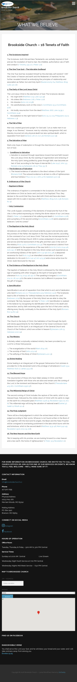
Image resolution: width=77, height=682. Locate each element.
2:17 (39, 136)
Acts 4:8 (50, 253)
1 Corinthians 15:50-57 (22, 386)
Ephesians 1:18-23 (57, 329)
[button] (74, 3)
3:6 (42, 136)
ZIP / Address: (7, 579)
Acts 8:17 (53, 247)
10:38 (31, 102)
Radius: (5, 590)
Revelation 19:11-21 (57, 401)
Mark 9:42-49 (62, 426)
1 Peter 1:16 (43, 301)
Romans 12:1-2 (21, 293)
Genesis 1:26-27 (31, 136)
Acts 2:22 (24, 102)
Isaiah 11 (10, 406)
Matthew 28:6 (47, 110)
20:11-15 (24, 429)
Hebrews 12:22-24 (14, 332)
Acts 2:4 (19, 276)
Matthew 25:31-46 (49, 426)
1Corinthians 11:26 (46, 219)
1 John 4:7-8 (40, 177)
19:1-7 (33, 276)
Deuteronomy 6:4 (48, 82)
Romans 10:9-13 (17, 166)
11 (50, 116)
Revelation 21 (59, 441)
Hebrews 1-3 (12, 118)
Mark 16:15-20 (41, 349)
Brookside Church (10, 7)
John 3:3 (64, 163)
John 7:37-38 (42, 253)
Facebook (8, 532)
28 (14, 278)
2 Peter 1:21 (36, 65)
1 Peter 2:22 (39, 99)
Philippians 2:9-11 (62, 116)
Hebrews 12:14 (13, 298)
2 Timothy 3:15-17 (25, 65)
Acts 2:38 (57, 199)
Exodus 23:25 (7, 653)
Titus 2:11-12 (30, 177)
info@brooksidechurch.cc (12, 482)
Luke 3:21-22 (12, 85)
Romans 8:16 (17, 174)
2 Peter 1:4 (17, 216)
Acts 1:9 (45, 116)
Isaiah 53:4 (65, 366)
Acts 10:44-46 (62, 247)
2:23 (52, 116)
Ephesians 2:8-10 (31, 166)
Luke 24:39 (58, 110)
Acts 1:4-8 (21, 245)
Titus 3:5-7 (42, 166)
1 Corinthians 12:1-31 (34, 245)
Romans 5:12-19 (50, 136)
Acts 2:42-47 (31, 258)
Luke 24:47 (55, 163)
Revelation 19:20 (13, 429)
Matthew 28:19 (62, 82)
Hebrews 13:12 (50, 293)
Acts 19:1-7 (11, 250)
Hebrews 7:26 (28, 99)
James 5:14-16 (26, 369)
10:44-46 (26, 276)
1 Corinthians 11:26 (60, 216)
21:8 (29, 429)
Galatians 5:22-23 (52, 177)
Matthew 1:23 (28, 97)
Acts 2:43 (26, 255)
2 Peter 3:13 (49, 441)
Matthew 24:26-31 (42, 401)
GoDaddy (62, 672)
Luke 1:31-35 (39, 97)
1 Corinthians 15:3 (48, 105)
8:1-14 (15, 312)
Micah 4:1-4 (18, 406)
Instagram (9, 526)
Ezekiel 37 (63, 403)
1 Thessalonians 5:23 (35, 293)
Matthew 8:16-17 (13, 369)
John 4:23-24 (31, 351)
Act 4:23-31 (41, 258)
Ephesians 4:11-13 (44, 354)
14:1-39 (18, 278)
